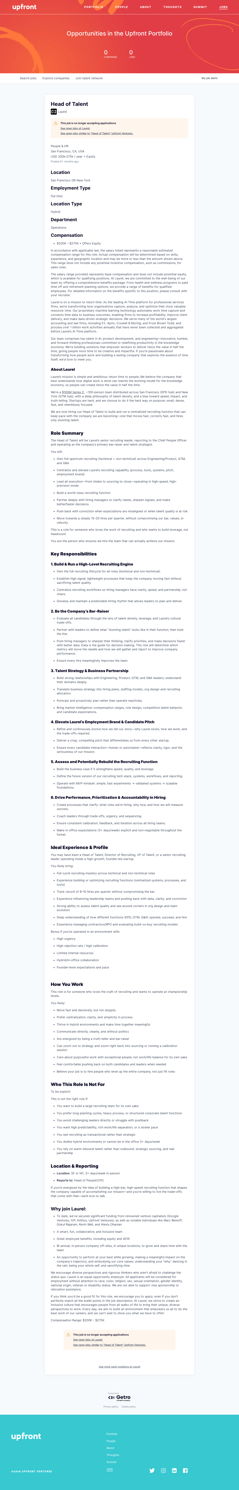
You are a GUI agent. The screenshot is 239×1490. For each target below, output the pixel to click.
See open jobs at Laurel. (75, 128)
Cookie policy (128, 1406)
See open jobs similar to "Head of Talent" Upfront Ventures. (96, 133)
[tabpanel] (119, 811)
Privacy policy (110, 1406)
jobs (28, 78)
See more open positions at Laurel (119, 1366)
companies (55, 78)
